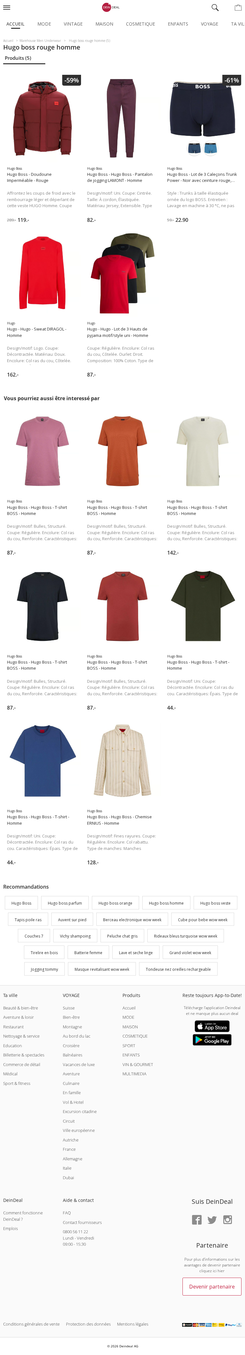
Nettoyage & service (21, 1036)
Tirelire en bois (44, 952)
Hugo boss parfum (65, 903)
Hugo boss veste (215, 903)
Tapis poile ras (28, 920)
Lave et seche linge (136, 952)
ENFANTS (131, 1055)
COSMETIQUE (135, 1036)
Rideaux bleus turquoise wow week (185, 936)
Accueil (15, 24)
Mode (44, 24)
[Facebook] (197, 1220)
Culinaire (71, 1083)
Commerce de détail (21, 1064)
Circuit (69, 1121)
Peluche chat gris (122, 936)
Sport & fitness (16, 1083)
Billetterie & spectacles (23, 1055)
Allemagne (72, 1159)
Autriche (70, 1140)
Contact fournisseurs (82, 1222)
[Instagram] (227, 1220)
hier (221, 1270)
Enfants (178, 24)
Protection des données (88, 1324)
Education (12, 1045)
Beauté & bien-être (20, 1008)
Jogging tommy (44, 969)
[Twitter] (212, 1220)
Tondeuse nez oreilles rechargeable (178, 969)
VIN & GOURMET (137, 1064)
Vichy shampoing (75, 936)
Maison (104, 24)
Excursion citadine (80, 1111)
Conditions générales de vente (31, 1324)
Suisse (69, 1008)
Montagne (72, 1027)
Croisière (71, 1045)
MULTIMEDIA (134, 1074)
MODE (128, 1017)
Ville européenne (79, 1130)
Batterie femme (88, 952)
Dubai (68, 1177)
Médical (10, 1074)
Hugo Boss (21, 903)
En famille (72, 1092)
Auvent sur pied (72, 920)
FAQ (67, 1213)
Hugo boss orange (115, 903)
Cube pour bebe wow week (202, 920)
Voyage (209, 24)
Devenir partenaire (212, 1286)
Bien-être (71, 1017)
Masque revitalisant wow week (102, 969)
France (69, 1149)
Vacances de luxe (79, 1064)
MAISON (130, 1027)
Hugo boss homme (166, 903)
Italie (67, 1168)
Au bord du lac (76, 1036)
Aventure (71, 1074)
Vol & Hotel (73, 1102)
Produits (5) (18, 58)
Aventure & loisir (18, 1017)
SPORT (128, 1045)
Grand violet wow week (190, 952)
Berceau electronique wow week (132, 920)
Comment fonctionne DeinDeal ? (23, 1216)
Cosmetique (140, 24)
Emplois (10, 1228)
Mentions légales (132, 1324)
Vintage (73, 24)
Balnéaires (72, 1055)
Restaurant (13, 1027)
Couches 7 (34, 936)
